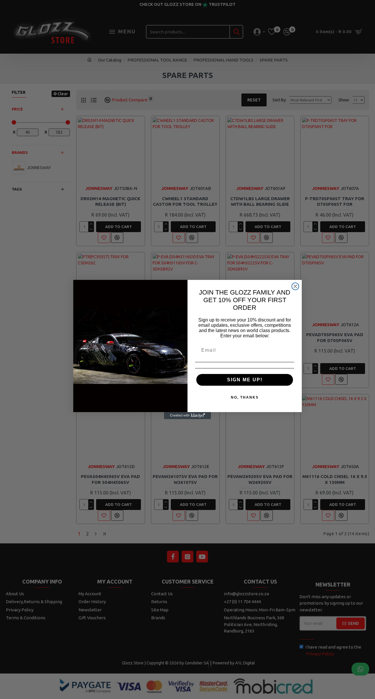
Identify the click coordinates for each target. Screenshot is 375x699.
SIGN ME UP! (244, 379)
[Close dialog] (295, 286)
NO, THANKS (245, 397)
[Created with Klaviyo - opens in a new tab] (187, 415)
